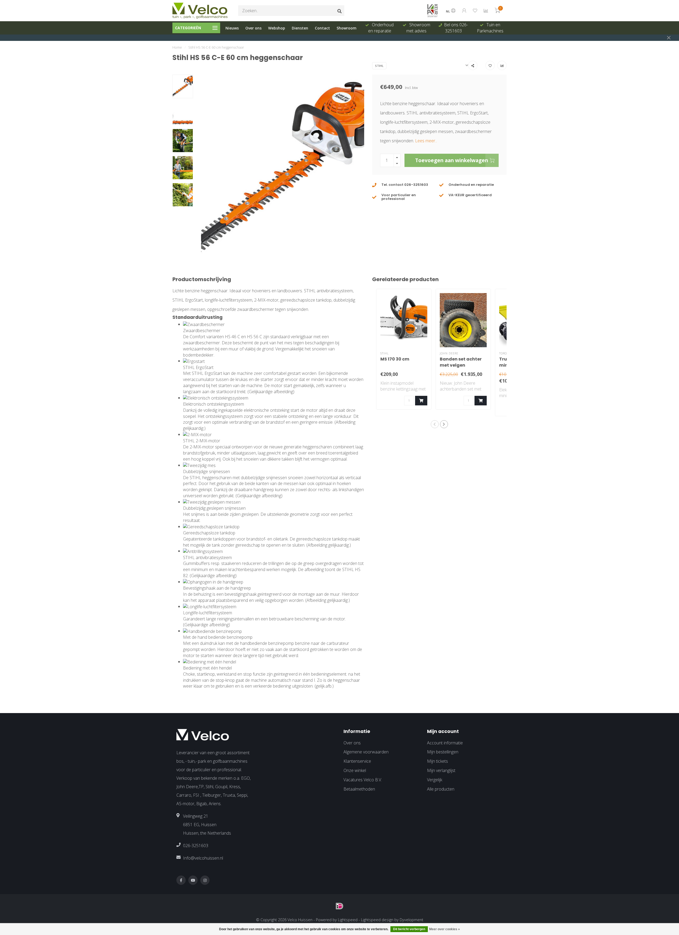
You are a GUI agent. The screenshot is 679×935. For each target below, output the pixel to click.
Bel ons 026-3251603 (456, 28)
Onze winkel (354, 770)
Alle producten (440, 789)
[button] (435, 424)
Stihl (379, 66)
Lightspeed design (377, 919)
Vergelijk (434, 780)
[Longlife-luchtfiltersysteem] (209, 606)
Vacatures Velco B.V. (362, 780)
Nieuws (232, 28)
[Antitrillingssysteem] (203, 551)
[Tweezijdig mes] (199, 465)
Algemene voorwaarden (366, 752)
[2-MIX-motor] (197, 434)
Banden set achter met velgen (461, 362)
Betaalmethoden (359, 789)
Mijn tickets (437, 761)
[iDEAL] (339, 906)
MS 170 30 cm (394, 359)
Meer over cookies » (444, 929)
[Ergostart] (194, 361)
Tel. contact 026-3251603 (404, 184)
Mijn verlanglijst (441, 770)
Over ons (253, 28)
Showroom (346, 28)
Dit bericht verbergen (409, 929)
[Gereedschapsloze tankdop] (211, 526)
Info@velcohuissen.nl (203, 858)
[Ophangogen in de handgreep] (213, 582)
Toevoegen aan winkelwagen (451, 160)
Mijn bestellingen (442, 752)
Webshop (276, 28)
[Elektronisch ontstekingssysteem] (215, 398)
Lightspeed (348, 919)
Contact (322, 28)
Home (177, 47)
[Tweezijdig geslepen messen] (212, 502)
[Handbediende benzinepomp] (212, 631)
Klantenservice (357, 761)
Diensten (300, 28)
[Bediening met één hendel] (209, 661)
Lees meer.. (426, 141)
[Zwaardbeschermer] (204, 324)
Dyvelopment (411, 919)
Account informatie (445, 743)
